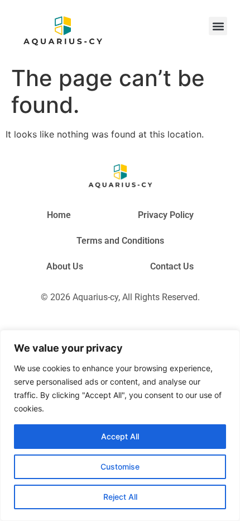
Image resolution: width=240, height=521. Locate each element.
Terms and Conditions (120, 240)
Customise (120, 466)
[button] (218, 26)
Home (59, 215)
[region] (120, 425)
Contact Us (172, 266)
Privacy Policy (166, 215)
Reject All (120, 496)
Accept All (120, 436)
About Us (64, 266)
